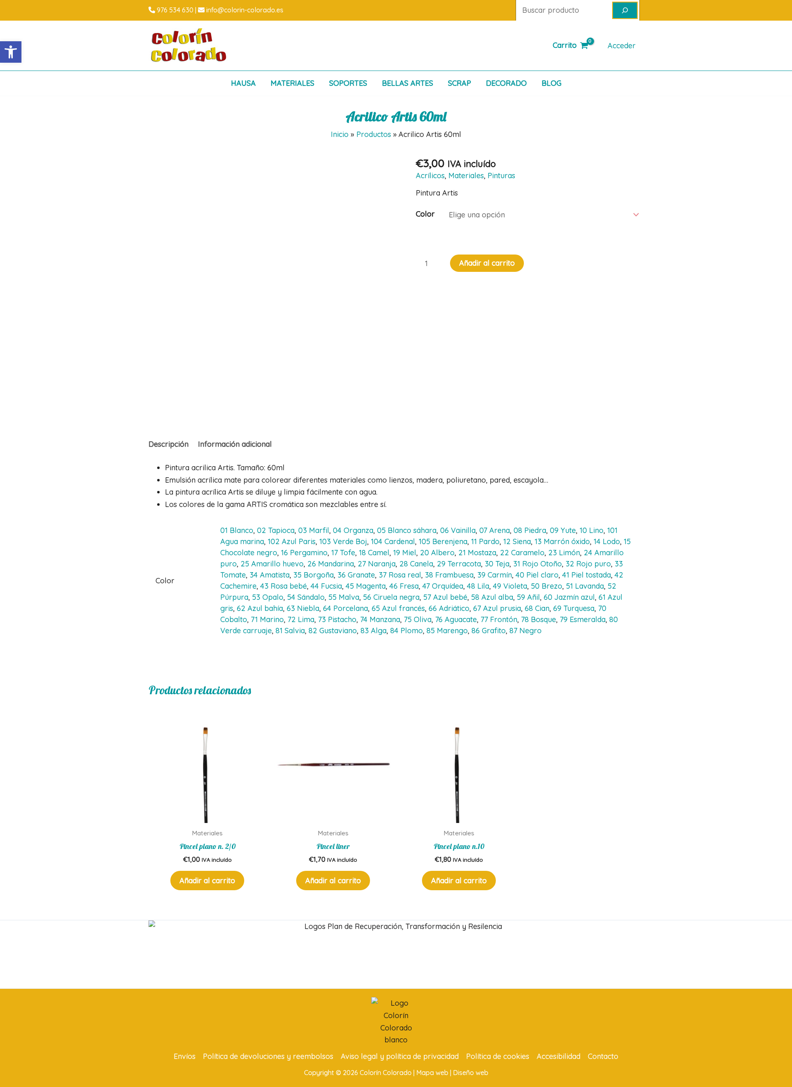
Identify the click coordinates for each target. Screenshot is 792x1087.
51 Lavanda (585, 586)
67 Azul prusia (497, 608)
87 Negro (525, 630)
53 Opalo (267, 597)
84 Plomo (406, 630)
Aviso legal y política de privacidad (400, 1056)
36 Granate (356, 575)
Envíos (185, 1056)
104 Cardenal (393, 541)
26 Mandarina (330, 563)
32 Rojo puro (588, 563)
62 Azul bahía (260, 608)
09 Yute (563, 530)
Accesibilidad (558, 1056)
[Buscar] (625, 10)
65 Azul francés (398, 608)
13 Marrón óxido (562, 541)
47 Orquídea (442, 586)
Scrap (459, 83)
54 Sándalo (306, 597)
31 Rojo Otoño (537, 563)
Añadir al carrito (487, 263)
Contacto (603, 1056)
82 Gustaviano (333, 630)
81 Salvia (290, 630)
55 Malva (343, 597)
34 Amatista (270, 575)
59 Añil (528, 597)
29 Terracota (459, 563)
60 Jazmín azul (569, 597)
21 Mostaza (477, 552)
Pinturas (501, 175)
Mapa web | (434, 1072)
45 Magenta (366, 586)
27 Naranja (377, 563)
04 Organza (353, 530)
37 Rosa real (400, 575)
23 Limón (564, 552)
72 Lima (301, 619)
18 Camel (374, 552)
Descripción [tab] (168, 444)
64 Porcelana (345, 608)
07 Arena (494, 530)
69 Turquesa (573, 608)
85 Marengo (447, 630)
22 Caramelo (522, 552)
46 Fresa (404, 586)
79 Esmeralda (583, 619)
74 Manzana (380, 619)
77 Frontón (499, 619)
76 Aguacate (456, 619)
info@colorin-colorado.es (244, 10)
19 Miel (404, 552)
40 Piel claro (537, 575)
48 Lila (478, 586)
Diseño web (470, 1072)
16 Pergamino (304, 552)
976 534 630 (174, 10)
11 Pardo (485, 541)
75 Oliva (417, 619)
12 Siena (517, 541)
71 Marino (267, 619)
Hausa (243, 83)
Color (425, 214)
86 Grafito (488, 630)
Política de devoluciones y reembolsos (268, 1056)
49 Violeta (510, 586)
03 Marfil (313, 530)
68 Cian (537, 608)
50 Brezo (546, 586)
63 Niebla (303, 608)
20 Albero (437, 552)
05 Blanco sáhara (406, 530)
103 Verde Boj (343, 541)
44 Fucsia (326, 586)
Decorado (506, 83)
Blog (551, 83)
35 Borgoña (313, 575)
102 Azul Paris (292, 541)
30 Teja (497, 563)
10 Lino (591, 530)
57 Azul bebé (445, 597)
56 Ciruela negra (391, 597)
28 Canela (416, 563)
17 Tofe (343, 552)
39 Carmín (494, 575)
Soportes (348, 83)
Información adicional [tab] (235, 444)
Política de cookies (497, 1056)
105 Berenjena (443, 541)
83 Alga (374, 630)
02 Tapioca (276, 530)
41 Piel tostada (586, 575)
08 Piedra (530, 530)
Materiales (292, 83)
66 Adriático (449, 608)
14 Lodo (607, 541)
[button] (10, 52)
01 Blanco (236, 530)
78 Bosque (538, 619)
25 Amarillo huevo (272, 563)
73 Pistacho (337, 619)
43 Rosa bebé (283, 586)
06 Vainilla (458, 530)
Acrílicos (430, 175)
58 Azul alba (492, 597)
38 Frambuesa (449, 575)
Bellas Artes (407, 83)
